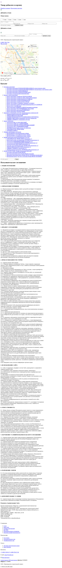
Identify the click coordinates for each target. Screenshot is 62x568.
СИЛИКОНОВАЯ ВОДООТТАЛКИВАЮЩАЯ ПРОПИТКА (23, 117)
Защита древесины (8, 121)
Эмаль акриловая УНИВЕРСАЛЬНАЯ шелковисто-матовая (22, 107)
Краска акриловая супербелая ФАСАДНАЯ (18, 102)
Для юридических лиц (9, 539)
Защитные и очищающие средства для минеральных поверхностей (21, 112)
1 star (24, 19)
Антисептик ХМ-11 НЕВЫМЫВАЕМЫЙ (17, 126)
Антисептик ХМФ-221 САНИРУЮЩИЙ (17, 123)
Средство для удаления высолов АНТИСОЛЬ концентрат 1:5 (22, 145)
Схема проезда (4, 560)
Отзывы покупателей (9, 528)
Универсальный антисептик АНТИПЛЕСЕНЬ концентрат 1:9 (23, 149)
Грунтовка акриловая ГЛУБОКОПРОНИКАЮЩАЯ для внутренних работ (26, 88)
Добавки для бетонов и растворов (12, 132)
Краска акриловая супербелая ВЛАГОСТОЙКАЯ (19, 99)
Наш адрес (6, 527)
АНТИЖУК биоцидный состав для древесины (19, 127)
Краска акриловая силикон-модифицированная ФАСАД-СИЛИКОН (24, 104)
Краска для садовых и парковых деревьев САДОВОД (20, 103)
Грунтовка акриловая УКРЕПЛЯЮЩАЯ (17, 91)
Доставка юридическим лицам (11, 545)
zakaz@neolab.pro (8, 554)
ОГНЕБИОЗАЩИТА (12, 130)
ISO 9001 (6, 530)
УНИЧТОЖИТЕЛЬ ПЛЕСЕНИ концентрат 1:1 (19, 147)
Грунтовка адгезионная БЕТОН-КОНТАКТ (18, 93)
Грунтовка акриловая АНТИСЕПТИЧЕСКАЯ (18, 92)
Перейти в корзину (5, 8)
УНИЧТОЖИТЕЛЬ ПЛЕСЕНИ (15, 115)
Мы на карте (4, 43)
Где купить (6, 537)
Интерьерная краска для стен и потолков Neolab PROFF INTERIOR (24, 156)
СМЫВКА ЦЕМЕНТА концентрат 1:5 (16, 148)
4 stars (9, 19)
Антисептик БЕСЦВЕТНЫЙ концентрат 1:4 (18, 144)
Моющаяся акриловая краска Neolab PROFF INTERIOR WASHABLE (24, 155)
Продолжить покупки (16, 8)
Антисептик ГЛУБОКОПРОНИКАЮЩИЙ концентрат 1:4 (22, 142)
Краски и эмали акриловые (11, 95)
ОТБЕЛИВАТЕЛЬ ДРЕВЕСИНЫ (15, 129)
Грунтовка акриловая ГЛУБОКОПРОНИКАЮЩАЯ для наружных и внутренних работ (29, 89)
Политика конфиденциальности (12, 532)
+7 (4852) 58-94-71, (6, 552)
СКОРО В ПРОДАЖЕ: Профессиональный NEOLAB (17, 151)
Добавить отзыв (19, 25)
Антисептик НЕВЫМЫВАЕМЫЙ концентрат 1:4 (19, 141)
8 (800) (5, 42)
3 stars (14, 19)
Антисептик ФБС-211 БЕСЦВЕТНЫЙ (17, 122)
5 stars (4, 19)
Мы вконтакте (5, 557)
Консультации (7, 547)
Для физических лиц (9, 540)
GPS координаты (12, 560)
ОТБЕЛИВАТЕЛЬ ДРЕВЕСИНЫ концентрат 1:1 (19, 138)
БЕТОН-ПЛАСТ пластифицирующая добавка (18, 134)
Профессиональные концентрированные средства (16, 137)
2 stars (19, 19)
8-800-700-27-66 (15, 552)
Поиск (17, 159)
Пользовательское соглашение (11, 531)
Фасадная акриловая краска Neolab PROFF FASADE (20, 153)
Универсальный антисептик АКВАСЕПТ (17, 114)
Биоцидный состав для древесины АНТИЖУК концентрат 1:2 (23, 140)
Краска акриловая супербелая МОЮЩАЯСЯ (18, 100)
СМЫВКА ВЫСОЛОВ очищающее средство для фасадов (21, 118)
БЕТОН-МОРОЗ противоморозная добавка (18, 133)
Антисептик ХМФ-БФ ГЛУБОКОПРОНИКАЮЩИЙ (20, 125)
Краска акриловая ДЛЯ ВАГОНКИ (16, 111)
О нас (5, 525)
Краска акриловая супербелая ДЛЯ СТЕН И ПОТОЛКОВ (22, 97)
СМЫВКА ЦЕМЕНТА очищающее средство (18, 119)
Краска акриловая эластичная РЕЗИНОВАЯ (18, 110)
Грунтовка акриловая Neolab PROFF (16, 152)
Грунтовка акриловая (9, 86)
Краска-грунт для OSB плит (14, 106)
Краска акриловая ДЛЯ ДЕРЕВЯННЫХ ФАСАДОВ (20, 108)
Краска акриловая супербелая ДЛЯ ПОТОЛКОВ (19, 96)
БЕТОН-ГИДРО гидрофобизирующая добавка (19, 136)
